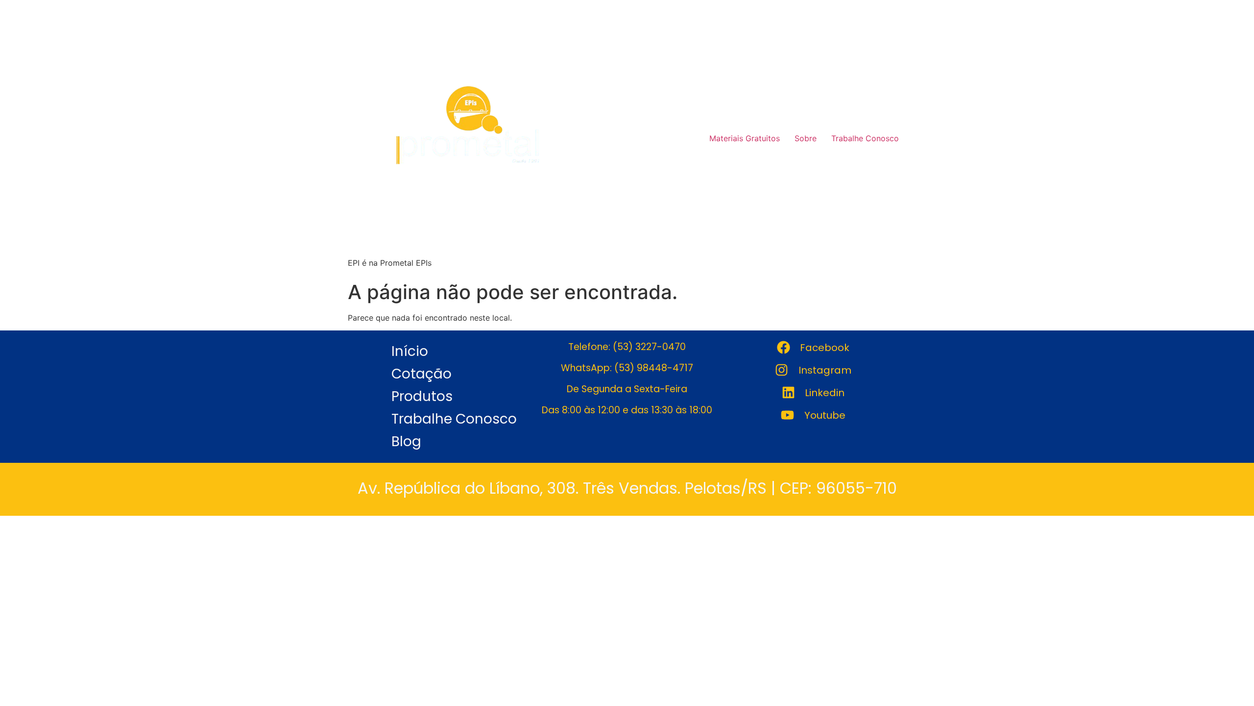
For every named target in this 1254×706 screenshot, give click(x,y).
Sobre (806, 138)
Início (409, 351)
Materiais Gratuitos (744, 138)
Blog (406, 441)
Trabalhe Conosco (865, 138)
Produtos (422, 396)
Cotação (421, 373)
